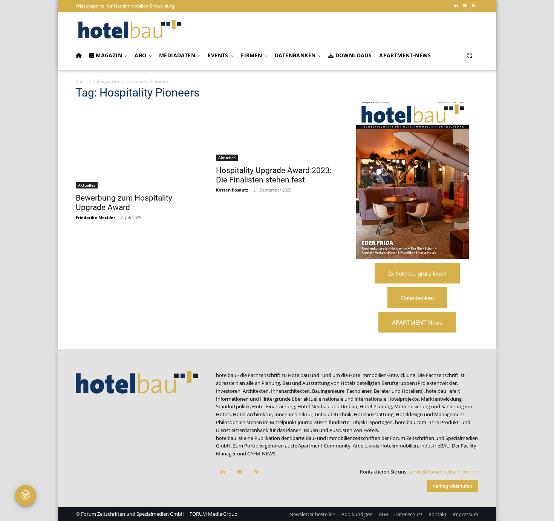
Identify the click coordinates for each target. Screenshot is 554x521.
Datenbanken (417, 298)
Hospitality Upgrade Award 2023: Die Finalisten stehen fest (274, 175)
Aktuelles (86, 185)
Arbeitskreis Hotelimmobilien (385, 445)
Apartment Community (324, 445)
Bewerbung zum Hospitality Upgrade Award (124, 202)
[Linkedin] (455, 6)
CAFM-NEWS (261, 453)
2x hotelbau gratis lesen (417, 273)
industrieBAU (435, 445)
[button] (469, 55)
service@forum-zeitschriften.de (443, 471)
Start (81, 81)
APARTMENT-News (417, 322)
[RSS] (473, 6)
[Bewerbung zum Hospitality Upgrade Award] (137, 147)
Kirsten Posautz (232, 190)
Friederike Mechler (95, 217)
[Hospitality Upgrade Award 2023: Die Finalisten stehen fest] (277, 134)
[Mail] (464, 6)
